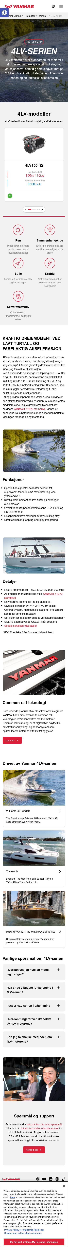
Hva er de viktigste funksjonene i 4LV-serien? (30, 990)
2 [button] (33, 209)
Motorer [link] (43, 15)
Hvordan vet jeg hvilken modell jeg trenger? (28, 972)
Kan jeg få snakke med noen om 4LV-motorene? (29, 1039)
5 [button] (39, 209)
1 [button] (30, 209)
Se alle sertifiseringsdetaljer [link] (20, 625)
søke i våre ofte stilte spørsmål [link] (44, 1124)
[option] (34, 164)
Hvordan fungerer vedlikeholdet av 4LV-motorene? (29, 1021)
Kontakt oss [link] (32, 1149)
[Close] (64, 1186)
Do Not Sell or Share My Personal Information (34, 1241)
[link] (4, 12)
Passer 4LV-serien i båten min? (28, 1005)
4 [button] (37, 209)
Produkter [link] (30, 15)
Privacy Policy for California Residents (24, 1229)
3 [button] (34, 209)
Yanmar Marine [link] (13, 15)
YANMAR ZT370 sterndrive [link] (30, 409)
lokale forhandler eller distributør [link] (40, 1128)
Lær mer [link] (10, 740)
